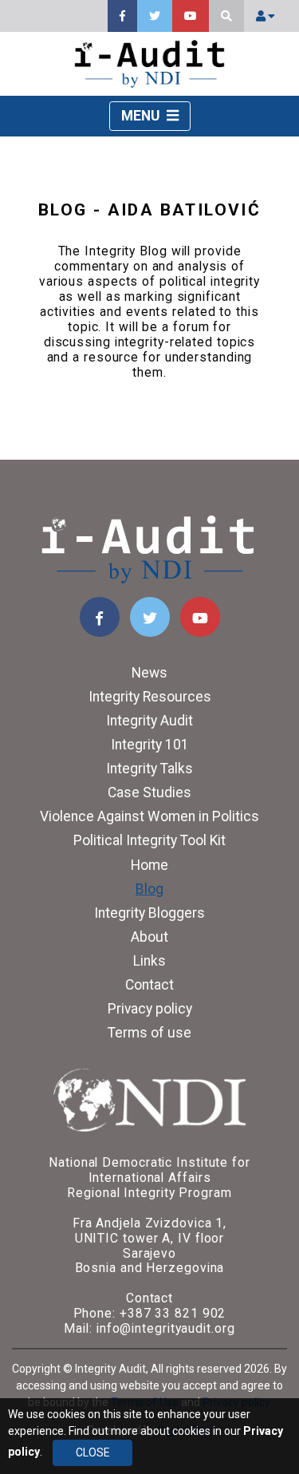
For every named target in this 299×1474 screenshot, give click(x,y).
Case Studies (149, 792)
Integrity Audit (149, 721)
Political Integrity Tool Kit (149, 840)
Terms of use (149, 1033)
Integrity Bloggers (149, 913)
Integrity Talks (149, 769)
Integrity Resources (150, 697)
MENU (142, 116)
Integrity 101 (150, 745)
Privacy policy (150, 1009)
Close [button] (93, 1452)
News (149, 673)
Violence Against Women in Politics (149, 816)
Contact (149, 985)
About (149, 937)
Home (149, 865)
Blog (149, 889)
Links (149, 961)
